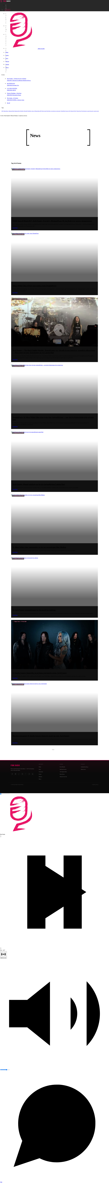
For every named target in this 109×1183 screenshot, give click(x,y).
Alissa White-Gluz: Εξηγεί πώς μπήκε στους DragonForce (34, 286)
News (6, 58)
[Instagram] (15, 774)
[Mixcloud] (25, 774)
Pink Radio (15, 765)
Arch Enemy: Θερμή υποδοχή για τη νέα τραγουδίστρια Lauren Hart (39, 484)
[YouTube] (22, 774)
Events (7, 55)
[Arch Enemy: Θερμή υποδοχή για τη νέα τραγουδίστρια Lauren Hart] (27, 432)
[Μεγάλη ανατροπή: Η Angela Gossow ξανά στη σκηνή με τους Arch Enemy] (29, 683)
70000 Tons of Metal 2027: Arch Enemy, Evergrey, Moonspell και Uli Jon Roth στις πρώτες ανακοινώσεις (52, 221)
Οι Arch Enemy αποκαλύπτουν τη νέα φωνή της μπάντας (34, 610)
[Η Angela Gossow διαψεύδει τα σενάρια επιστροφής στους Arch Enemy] (54, 668)
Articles (7, 64)
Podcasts (40, 776)
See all (8, 103)
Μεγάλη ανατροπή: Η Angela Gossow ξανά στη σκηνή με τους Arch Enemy (41, 736)
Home (6, 52)
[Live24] (32, 774)
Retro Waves (62, 774)
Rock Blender (62, 766)
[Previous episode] (0, 836)
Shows (6, 68)
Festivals (16, 169)
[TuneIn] (29, 774)
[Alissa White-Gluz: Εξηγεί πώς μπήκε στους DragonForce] (25, 233)
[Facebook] (12, 774)
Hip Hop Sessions (63, 769)
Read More (15, 227)
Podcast (6, 40)
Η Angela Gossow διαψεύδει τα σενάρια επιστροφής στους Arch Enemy (40, 673)
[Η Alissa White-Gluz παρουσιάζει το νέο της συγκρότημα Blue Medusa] (28, 495)
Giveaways (41, 771)
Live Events (17, 299)
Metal (15, 234)
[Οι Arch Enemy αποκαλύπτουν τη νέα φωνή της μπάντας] (24, 558)
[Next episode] (0, 948)
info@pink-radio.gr (84, 766)
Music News (17, 621)
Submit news (83, 769)
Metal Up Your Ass (63, 776)
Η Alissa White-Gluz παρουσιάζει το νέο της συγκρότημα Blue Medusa (39, 547)
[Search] (2, 10)
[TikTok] (19, 774)
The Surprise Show (63, 771)
